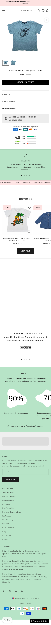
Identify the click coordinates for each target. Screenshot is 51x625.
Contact (5, 524)
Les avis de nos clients (11, 512)
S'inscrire (10, 479)
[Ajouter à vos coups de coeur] (29, 208)
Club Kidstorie (8, 528)
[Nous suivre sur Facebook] (3, 591)
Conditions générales (11, 520)
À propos (6, 504)
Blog (4, 531)
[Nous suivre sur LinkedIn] (22, 591)
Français (34, 598)
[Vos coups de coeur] (43, 10)
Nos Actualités (8, 508)
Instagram (6, 535)
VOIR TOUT (25, 251)
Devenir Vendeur (9, 496)
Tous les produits (9, 492)
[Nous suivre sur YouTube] (16, 591)
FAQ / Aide (6, 516)
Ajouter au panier (25, 82)
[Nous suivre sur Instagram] (10, 591)
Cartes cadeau (8, 500)
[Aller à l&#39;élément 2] (13, 63)
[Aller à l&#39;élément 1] (5, 63)
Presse (5, 539)
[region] (25, 162)
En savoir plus (15, 120)
